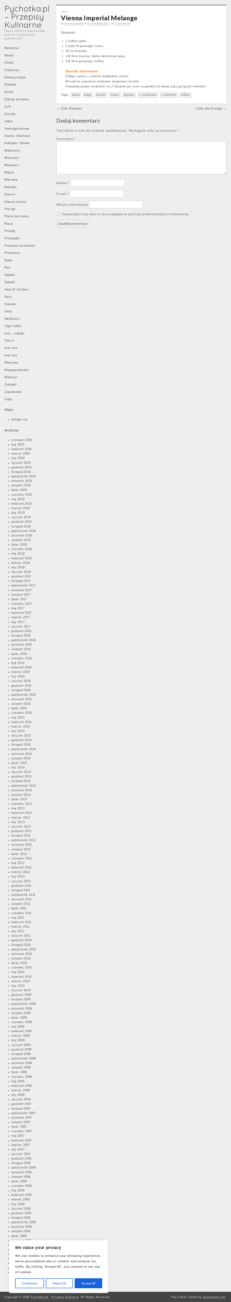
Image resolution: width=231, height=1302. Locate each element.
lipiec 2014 (19, 763)
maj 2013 (18, 808)
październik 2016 (23, 640)
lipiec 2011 (19, 908)
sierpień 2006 (21, 1176)
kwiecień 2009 (21, 1031)
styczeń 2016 (21, 681)
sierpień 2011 (20, 903)
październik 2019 (23, 476)
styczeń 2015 (21, 735)
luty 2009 (18, 1040)
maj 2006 (18, 1190)
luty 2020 (18, 458)
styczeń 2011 (20, 935)
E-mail (62, 194)
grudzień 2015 (21, 685)
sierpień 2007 (21, 1122)
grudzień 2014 (21, 740)
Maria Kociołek (74, 23)
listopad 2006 (21, 1163)
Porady (10, 231)
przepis (129, 94)
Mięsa (9, 172)
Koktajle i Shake (17, 143)
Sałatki (10, 275)
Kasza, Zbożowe (17, 136)
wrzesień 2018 (21, 535)
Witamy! (11, 377)
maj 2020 (18, 444)
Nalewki (11, 187)
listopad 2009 (21, 999)
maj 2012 (18, 863)
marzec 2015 (20, 726)
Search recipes (16, 289)
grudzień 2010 (21, 940)
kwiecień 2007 (21, 1140)
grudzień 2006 (21, 1158)
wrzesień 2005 (21, 1226)
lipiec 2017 (19, 599)
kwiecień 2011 (21, 922)
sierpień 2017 (21, 594)
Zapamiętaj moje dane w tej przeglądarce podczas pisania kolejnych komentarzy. (126, 214)
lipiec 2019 (19, 490)
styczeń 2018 (21, 572)
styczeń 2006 (21, 1208)
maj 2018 (18, 553)
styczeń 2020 (21, 462)
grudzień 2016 (21, 631)
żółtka (185, 94)
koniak (101, 94)
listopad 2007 (21, 1108)
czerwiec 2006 (21, 1186)
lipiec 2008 (19, 1072)
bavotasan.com (214, 1297)
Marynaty (12, 157)
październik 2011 (23, 894)
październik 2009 (23, 1004)
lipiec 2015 (19, 708)
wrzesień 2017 (21, 590)
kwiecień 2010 (21, 976)
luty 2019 (18, 512)
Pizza (9, 223)
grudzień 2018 (21, 521)
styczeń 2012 (21, 881)
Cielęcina (12, 70)
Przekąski (12, 238)
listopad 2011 (20, 890)
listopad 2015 (21, 690)
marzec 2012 (20, 872)
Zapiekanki (13, 392)
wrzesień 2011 (21, 899)
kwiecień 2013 (21, 812)
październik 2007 (23, 1113)
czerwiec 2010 (21, 967)
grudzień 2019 (21, 467)
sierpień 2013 (21, 794)
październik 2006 (23, 1167)
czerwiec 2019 (21, 494)
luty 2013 (18, 822)
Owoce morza (15, 201)
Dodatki (10, 84)
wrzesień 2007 (21, 1117)
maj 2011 (17, 917)
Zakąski (11, 384)
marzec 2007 (20, 1145)
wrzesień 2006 (21, 1172)
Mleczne (11, 179)
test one (11, 348)
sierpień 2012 (21, 849)
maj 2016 (18, 663)
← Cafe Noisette (69, 108)
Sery (8, 297)
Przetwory (12, 252)
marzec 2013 (20, 817)
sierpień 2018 (21, 540)
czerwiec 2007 (21, 1131)
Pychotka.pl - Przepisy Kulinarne (55, 1297)
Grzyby (10, 114)
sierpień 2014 (21, 758)
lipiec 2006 (19, 1181)
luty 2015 (18, 731)
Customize (29, 1283)
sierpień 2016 (21, 649)
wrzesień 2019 (21, 481)
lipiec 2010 (19, 963)
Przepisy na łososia (20, 245)
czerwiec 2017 (21, 603)
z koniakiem (148, 94)
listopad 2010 (21, 945)
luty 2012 (18, 876)
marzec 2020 (20, 453)
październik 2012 (23, 840)
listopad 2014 (21, 744)
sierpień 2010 (21, 958)
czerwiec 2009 (21, 1022)
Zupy (8, 399)
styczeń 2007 (21, 1154)
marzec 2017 (20, 617)
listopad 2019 (21, 472)
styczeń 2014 (21, 772)
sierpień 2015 (21, 703)
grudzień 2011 (21, 885)
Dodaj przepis (15, 77)
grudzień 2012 (21, 831)
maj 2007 (18, 1135)
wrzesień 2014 (21, 754)
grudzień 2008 (21, 1049)
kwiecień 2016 (21, 667)
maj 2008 (18, 1081)
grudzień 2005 (21, 1213)
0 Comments (122, 23)
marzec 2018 (20, 563)
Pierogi (10, 209)
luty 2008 (18, 1095)
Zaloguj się (19, 419)
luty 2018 (18, 567)
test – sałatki (15, 333)
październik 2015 (23, 694)
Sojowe (10, 304)
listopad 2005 (21, 1217)
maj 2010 (18, 972)
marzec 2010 (20, 981)
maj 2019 (18, 499)
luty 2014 (18, 767)
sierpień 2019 (21, 485)
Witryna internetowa (72, 204)
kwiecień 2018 (21, 558)
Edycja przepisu (17, 99)
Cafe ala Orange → (211, 108)
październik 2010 (23, 949)
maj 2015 (18, 717)
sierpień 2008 (21, 1067)
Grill (8, 106)
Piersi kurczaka (17, 216)
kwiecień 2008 (21, 1085)
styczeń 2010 (21, 990)
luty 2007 (18, 1149)
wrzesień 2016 (21, 644)
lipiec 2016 (19, 654)
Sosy (8, 311)
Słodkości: (13, 318)
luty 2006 (18, 1204)
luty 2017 (18, 622)
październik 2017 (23, 585)
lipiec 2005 (19, 1236)
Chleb (9, 62)
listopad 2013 (21, 781)
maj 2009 (18, 1026)
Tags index (13, 326)
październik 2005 (23, 1222)
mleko (114, 94)
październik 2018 (23, 531)
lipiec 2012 (19, 854)
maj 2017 (18, 608)
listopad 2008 (21, 1054)
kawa (76, 94)
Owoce (10, 194)
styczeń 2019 (21, 517)
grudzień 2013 (21, 776)
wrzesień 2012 (21, 844)
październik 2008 (23, 1058)
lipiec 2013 (19, 799)
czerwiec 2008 (21, 1076)
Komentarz (66, 139)
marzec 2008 (20, 1090)
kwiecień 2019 (21, 503)
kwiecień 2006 (21, 1195)
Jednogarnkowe (17, 128)
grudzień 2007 (21, 1104)
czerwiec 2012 (21, 858)
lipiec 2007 (19, 1126)
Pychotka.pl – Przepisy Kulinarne (27, 16)
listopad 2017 (21, 581)
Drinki (9, 92)
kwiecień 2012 (21, 867)
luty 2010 (18, 985)
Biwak (9, 55)
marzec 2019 (20, 508)
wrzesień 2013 (21, 790)
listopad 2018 (21, 526)
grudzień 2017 (21, 576)
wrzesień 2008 (21, 1063)
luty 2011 (17, 931)
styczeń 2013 (21, 826)
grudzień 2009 (21, 994)
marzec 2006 (20, 1199)
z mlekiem (168, 94)
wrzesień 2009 (21, 1008)
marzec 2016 (20, 672)
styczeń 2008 (21, 1099)
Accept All (88, 1283)
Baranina (12, 48)
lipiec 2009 (19, 1017)
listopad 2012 (21, 835)
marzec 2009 (20, 1035)
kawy (88, 94)
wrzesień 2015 (21, 699)
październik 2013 (23, 785)
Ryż (7, 267)
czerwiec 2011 (21, 913)
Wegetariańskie (17, 370)
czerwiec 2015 (21, 712)
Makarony (12, 150)
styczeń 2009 (21, 1045)
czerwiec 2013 (21, 803)
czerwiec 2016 (21, 658)
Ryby (8, 260)
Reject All (59, 1283)
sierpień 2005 (21, 1231)
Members (12, 165)
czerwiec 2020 (21, 440)
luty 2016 (18, 676)
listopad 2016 (21, 635)
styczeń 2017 (21, 626)
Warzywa (11, 362)
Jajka (9, 121)
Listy (64, 11)
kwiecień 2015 (21, 722)
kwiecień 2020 (21, 449)
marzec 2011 (20, 926)
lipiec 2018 (19, 544)
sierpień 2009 (21, 1013)
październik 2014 (23, 749)
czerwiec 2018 (21, 549)
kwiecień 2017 (21, 612)
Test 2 (9, 340)
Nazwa (62, 183)
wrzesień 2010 (21, 954)
